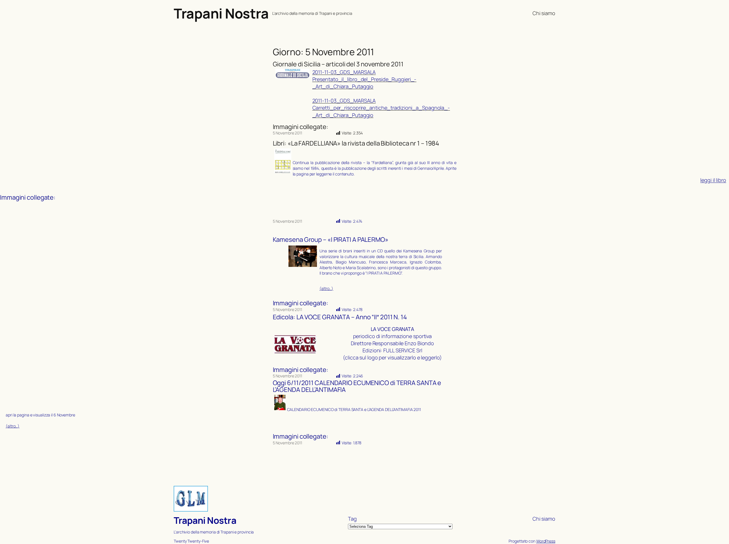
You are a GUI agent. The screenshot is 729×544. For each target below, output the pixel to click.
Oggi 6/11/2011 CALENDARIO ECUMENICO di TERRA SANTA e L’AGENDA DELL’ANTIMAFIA (357, 386)
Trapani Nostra (221, 13)
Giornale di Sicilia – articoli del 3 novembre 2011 (338, 64)
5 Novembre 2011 (287, 133)
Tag (352, 518)
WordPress (545, 541)
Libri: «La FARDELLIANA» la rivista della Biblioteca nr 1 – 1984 (356, 143)
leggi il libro (713, 180)
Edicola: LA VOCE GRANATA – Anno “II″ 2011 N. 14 (340, 317)
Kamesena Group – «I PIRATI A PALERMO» (330, 239)
